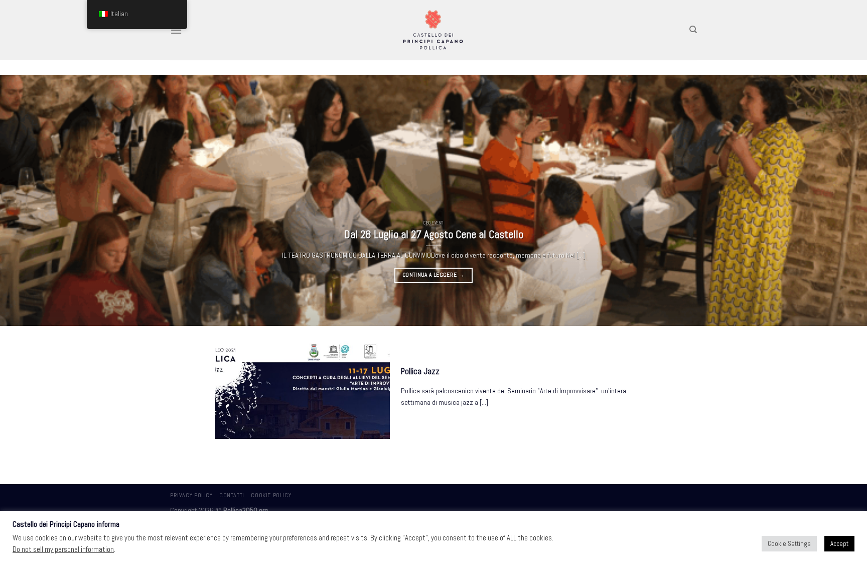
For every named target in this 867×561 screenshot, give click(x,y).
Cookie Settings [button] (789, 543)
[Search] (693, 29)
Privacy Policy (191, 495)
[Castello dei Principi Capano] (433, 30)
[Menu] (176, 30)
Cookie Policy (271, 495)
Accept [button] (839, 543)
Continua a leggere (433, 274)
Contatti (231, 495)
